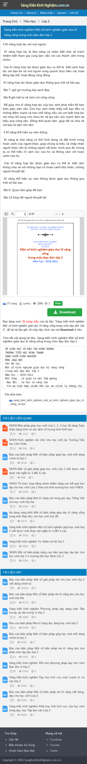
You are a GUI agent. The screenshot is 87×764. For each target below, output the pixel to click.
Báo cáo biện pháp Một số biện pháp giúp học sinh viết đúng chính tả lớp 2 (46, 456)
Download (67, 312)
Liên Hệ (13, 739)
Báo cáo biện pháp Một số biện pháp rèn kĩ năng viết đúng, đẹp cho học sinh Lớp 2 (46, 693)
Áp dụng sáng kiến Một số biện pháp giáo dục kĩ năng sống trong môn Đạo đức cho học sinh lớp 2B (46, 514)
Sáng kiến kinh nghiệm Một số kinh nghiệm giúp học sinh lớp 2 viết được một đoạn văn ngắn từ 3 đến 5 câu (46, 529)
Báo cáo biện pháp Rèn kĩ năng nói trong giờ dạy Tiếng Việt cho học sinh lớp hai (46, 500)
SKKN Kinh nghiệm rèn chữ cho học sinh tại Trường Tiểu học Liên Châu (46, 441)
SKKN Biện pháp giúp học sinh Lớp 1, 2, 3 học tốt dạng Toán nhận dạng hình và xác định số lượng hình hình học (46, 427)
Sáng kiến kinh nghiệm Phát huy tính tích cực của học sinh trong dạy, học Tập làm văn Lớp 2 (46, 708)
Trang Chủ (16, 12)
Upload (61, 12)
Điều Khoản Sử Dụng (22, 745)
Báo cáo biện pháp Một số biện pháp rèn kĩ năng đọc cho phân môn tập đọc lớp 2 (46, 650)
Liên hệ (73, 12)
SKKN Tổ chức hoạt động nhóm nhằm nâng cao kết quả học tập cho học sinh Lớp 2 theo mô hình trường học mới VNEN (46, 485)
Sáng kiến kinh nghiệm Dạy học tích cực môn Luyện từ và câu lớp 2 (46, 679)
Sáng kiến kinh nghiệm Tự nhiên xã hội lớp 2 (36, 541)
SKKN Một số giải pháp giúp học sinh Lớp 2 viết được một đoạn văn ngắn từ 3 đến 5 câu (46, 470)
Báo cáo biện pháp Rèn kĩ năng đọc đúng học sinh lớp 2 (43, 623)
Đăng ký (31, 12)
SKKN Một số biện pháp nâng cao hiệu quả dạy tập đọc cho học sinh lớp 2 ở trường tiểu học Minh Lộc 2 (46, 554)
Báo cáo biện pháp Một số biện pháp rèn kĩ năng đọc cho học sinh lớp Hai (46, 596)
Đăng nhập (46, 12)
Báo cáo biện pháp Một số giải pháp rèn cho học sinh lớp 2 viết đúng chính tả (46, 581)
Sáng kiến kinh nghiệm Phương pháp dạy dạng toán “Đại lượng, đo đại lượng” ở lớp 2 (46, 610)
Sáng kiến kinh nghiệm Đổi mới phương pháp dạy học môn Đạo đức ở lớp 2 (46, 664)
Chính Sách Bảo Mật (21, 750)
